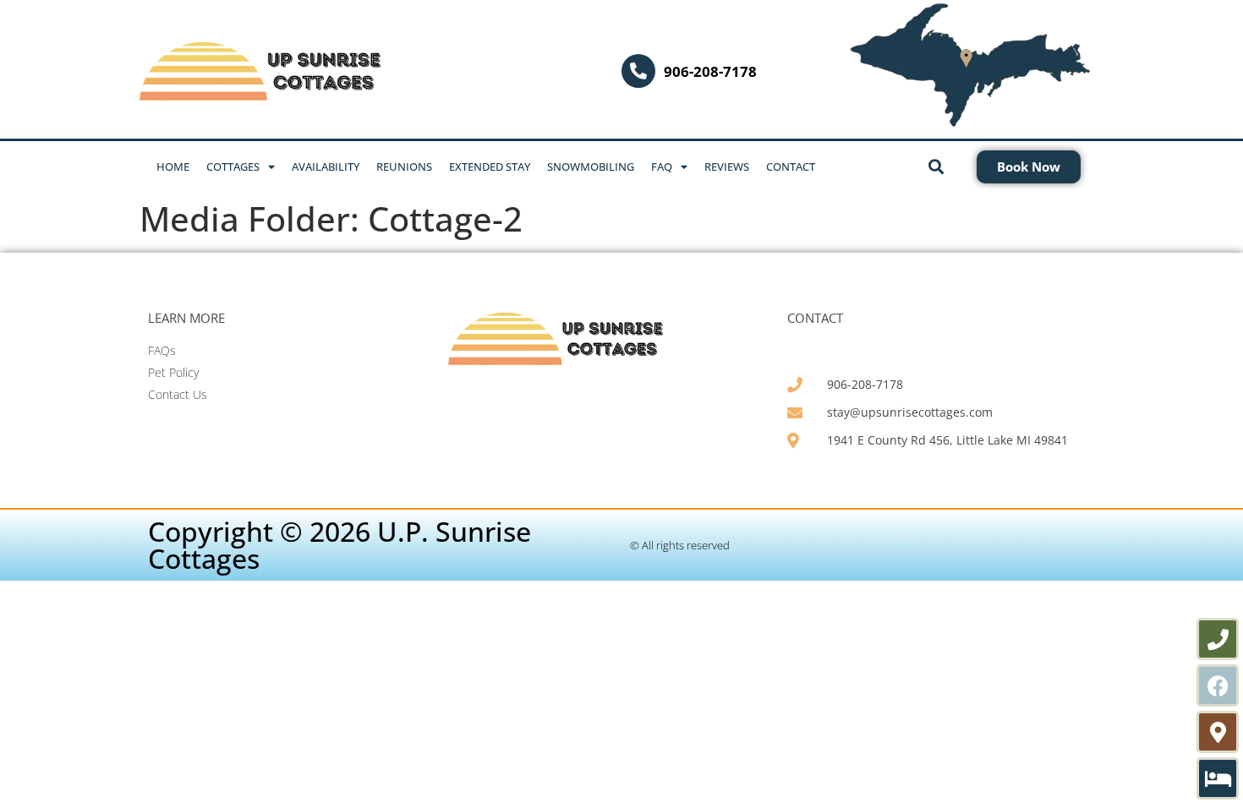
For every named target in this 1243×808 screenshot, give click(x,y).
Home (172, 166)
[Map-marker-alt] (1217, 732)
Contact (790, 166)
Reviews (726, 166)
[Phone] (1217, 639)
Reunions (404, 166)
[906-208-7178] (638, 71)
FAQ (661, 166)
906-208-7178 (710, 71)
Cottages (233, 166)
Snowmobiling (590, 166)
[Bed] (1217, 778)
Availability (325, 166)
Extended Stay (489, 166)
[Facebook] (1217, 685)
